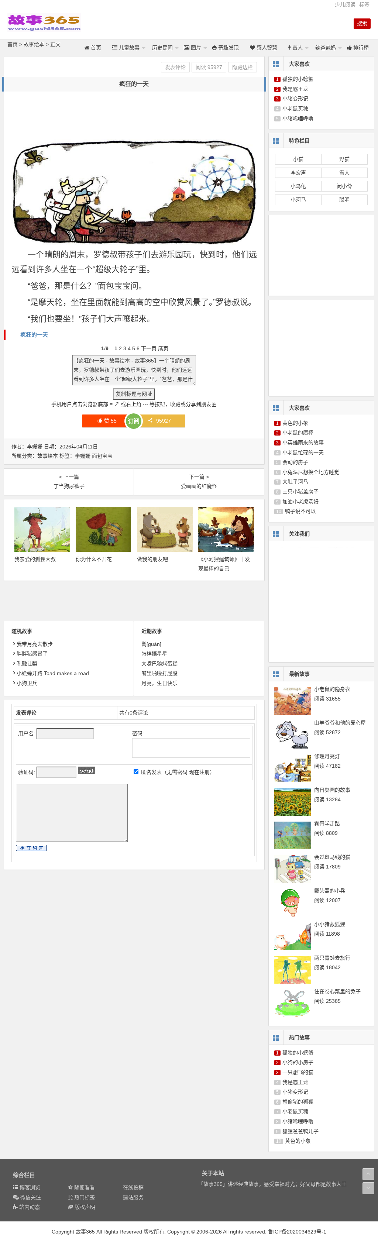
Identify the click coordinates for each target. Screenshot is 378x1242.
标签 (364, 4)
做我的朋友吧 (152, 559)
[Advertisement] (145, 115)
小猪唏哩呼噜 (297, 118)
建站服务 (133, 1197)
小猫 (298, 159)
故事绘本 (34, 44)
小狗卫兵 (27, 683)
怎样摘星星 (154, 654)
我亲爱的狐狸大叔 (35, 559)
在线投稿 (133, 1187)
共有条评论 (133, 713)
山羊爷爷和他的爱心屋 (340, 723)
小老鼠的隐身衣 (332, 689)
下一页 (149, 348)
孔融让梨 (27, 664)
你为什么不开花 (94, 559)
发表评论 (175, 67)
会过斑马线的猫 (332, 857)
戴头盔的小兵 (329, 891)
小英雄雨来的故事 (303, 442)
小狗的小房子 (297, 1062)
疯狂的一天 (34, 334)
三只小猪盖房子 (300, 492)
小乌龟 (298, 186)
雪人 (344, 173)
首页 (12, 44)
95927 (163, 421)
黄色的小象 (295, 423)
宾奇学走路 (327, 823)
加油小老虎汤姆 (300, 502)
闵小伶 (344, 186)
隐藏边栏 (242, 67)
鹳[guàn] (151, 644)
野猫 (344, 159)
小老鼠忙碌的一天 (303, 452)
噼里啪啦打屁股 (159, 673)
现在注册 (199, 772)
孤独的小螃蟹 (297, 79)
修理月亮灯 (327, 756)
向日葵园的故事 (332, 790)
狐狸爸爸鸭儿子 (300, 1131)
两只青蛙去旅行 (332, 958)
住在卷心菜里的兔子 (337, 991)
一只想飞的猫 (297, 1072)
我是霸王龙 (295, 89)
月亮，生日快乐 (159, 683)
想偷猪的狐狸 (297, 1102)
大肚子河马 (295, 482)
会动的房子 (295, 462)
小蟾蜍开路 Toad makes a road (53, 673)
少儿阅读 (345, 4)
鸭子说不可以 (300, 511)
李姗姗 (82, 456)
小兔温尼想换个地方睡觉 (310, 472)
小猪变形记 (295, 99)
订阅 (134, 421)
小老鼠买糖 (295, 108)
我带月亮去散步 (35, 644)
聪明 (344, 200)
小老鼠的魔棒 (297, 433)
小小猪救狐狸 (329, 924)
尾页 (163, 348)
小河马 (298, 200)
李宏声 (298, 173)
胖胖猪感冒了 (32, 654)
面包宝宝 (102, 456)
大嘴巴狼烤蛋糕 (159, 664)
